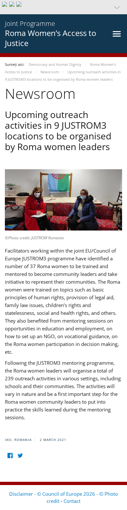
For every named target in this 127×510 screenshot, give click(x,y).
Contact (72, 501)
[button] (63, 7)
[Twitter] (20, 456)
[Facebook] (10, 456)
